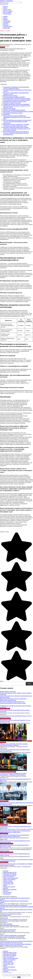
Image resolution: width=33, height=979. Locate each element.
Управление (6, 22)
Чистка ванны (7, 13)
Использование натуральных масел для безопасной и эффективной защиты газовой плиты (14, 835)
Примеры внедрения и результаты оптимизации (16, 104)
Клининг (5, 23)
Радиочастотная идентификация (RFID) (14, 97)
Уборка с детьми (7, 881)
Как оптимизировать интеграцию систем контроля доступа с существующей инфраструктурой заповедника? (17, 121)
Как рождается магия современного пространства (13, 919)
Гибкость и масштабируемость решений (14, 110)
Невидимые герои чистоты (7, 931)
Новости (5, 6)
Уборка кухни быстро (9, 886)
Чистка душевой (7, 11)
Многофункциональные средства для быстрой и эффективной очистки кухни (13, 699)
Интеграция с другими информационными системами (18, 111)
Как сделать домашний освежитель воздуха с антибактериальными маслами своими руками (12, 702)
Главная (5, 16)
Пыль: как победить (8, 876)
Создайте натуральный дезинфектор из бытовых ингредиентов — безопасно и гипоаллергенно (13, 774)
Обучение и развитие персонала (12, 102)
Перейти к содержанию (6, 0)
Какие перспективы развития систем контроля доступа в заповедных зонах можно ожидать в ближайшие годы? (16, 133)
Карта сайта (6, 28)
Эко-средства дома (8, 883)
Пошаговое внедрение (9, 108)
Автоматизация (7, 26)
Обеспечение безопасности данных (13, 113)
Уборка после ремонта (9, 879)
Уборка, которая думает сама (8, 691)
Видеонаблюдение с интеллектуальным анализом (16, 98)
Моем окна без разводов (9, 873)
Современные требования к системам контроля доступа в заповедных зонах (16, 87)
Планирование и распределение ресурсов (14, 101)
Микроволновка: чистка (9, 872)
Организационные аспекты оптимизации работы (16, 100)
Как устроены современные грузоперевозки (12, 936)
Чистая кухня (6, 9)
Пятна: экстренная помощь (10, 878)
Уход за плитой (7, 12)
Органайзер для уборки (9, 875)
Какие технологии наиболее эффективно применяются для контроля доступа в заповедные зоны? (16, 117)
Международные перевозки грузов (9, 925)
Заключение (6, 114)
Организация (6, 20)
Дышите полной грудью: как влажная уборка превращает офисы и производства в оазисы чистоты (15, 944)
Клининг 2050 (4, 3)
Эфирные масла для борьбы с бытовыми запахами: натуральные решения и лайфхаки (14, 744)
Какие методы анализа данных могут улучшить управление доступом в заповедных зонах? (16, 125)
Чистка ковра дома (8, 882)
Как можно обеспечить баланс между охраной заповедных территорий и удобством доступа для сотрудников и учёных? (16, 129)
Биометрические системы (10, 95)
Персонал (5, 25)
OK (19, 977)
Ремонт (5, 8)
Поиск (2, 681)
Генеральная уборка (5, 915)
